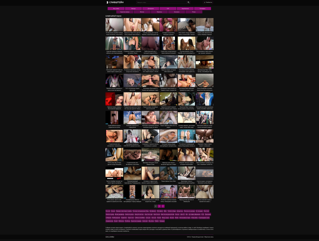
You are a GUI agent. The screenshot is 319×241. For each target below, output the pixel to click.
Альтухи (153, 217)
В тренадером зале (204, 217)
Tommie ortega (172, 211)
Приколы (159, 12)
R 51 (202, 214)
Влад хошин (165, 217)
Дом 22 (182, 214)
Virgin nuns (131, 217)
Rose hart (206, 211)
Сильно (113, 211)
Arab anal (145, 221)
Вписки (142, 12)
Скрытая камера (124, 12)
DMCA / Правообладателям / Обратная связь (200, 237)
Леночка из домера (189, 211)
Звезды (133, 8)
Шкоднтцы (180, 211)
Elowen (172, 217)
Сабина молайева (140, 217)
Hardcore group (129, 214)
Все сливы (116, 8)
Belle (165, 211)
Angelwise (124, 217)
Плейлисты (208, 2)
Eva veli (108, 211)
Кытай (116, 221)
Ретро (194, 12)
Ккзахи (159, 217)
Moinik (176, 217)
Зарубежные (185, 8)
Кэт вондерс (199, 211)
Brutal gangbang (119, 214)
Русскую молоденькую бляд (141, 211)
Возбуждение (116, 217)
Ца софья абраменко (194, 214)
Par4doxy (127, 221)
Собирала (108, 217)
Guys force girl (149, 214)
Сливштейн (116, 2)
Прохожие (208, 214)
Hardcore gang (110, 214)
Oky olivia (151, 221)
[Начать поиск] (188, 2)
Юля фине (160, 211)
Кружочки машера (136, 221)
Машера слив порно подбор (124, 211)
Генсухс (177, 214)
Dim (187, 214)
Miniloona (121, 221)
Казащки (162, 221)
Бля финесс (153, 211)
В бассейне (194, 217)
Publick (157, 221)
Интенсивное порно (184, 217)
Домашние (151, 8)
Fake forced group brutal (167, 214)
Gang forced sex (139, 214)
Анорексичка (109, 221)
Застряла (176, 12)
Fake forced (157, 214)
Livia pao (148, 217)
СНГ (168, 8)
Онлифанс (202, 8)
